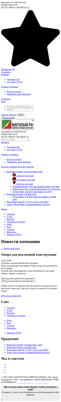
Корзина (27, 94)
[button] (4, 209)
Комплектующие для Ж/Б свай (21, 194)
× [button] (1, 399)
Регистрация (8, 117)
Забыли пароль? (9, 115)
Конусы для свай (25, 184)
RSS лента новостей (11, 296)
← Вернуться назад (10, 248)
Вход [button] (3, 101)
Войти (20, 115)
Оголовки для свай (26, 180)
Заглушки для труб (42, 191)
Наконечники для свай (48, 186)
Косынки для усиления (49, 189)
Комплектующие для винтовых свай (24, 171)
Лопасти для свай (25, 175)
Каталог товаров (9, 167)
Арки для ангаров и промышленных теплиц (28, 204)
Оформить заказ (14, 94)
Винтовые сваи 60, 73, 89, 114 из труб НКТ (28, 202)
